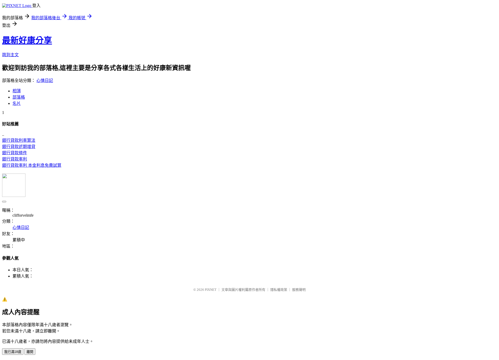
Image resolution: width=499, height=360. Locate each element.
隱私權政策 (278, 290)
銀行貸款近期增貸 (18, 146)
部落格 (18, 97)
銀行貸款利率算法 (18, 140)
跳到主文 (10, 55)
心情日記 (44, 80)
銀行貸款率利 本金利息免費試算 (31, 165)
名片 (16, 103)
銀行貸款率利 (14, 159)
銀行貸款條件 (14, 153)
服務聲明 (299, 290)
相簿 (16, 91)
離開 (30, 352)
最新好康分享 (27, 40)
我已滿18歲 (12, 352)
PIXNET (210, 290)
